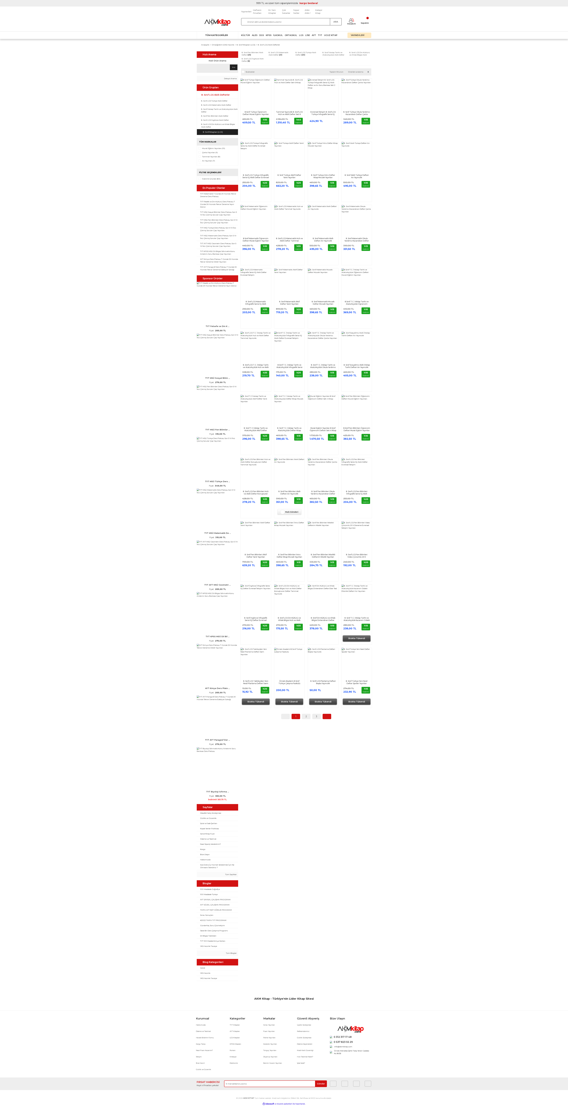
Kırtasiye (233, 1057)
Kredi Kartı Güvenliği (305, 1050)
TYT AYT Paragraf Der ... (217, 740)
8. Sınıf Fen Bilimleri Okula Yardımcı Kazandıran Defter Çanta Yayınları (323, 492)
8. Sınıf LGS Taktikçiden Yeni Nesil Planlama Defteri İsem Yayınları (255, 682)
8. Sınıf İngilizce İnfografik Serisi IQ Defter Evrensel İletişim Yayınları (255, 619)
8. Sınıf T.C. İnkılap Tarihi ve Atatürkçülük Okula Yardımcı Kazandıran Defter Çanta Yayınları (323, 366)
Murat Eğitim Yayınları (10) (213, 148)
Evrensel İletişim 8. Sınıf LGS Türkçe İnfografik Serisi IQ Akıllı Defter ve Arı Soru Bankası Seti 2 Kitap (323, 113)
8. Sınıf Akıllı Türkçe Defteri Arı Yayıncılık (357, 176)
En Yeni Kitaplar (272, 11)
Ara (233, 67)
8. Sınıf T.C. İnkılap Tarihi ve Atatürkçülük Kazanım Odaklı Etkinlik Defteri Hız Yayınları (357, 619)
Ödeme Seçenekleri (304, 1044)
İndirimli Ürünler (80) (211, 179)
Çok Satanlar (286, 11)
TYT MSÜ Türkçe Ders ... (217, 481)
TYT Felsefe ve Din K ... (217, 326)
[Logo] (217, 22)
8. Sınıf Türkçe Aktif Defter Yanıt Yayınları (289, 176)
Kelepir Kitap (318, 11)
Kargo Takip (200, 1044)
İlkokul (278, 35)
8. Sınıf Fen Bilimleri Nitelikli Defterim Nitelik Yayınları (323, 555)
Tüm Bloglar (231, 953)
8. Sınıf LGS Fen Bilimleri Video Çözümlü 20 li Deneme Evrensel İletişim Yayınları (356, 555)
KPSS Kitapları (235, 1044)
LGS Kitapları (235, 1038)
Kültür (245, 35)
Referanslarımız (303, 1031)
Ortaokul (291, 35)
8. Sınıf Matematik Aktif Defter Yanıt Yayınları (289, 302)
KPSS (268, 35)
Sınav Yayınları (269, 1025)
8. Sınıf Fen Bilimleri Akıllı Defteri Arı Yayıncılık (289, 492)
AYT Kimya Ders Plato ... (217, 688)
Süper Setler (296, 11)
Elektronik (234, 1063)
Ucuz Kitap (330, 35)
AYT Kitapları (235, 1031)
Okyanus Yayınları (270, 1057)
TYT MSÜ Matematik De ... (217, 533)
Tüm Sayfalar (231, 874)
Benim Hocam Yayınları (272, 1063)
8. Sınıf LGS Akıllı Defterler (269, 45)
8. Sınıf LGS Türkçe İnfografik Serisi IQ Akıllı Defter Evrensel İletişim (255, 176)
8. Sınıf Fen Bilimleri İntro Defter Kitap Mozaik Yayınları (289, 555)
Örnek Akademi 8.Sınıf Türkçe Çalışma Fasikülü (289, 682)
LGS (301, 35)
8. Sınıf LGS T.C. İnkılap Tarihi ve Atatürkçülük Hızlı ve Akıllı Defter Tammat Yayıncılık (256, 366)
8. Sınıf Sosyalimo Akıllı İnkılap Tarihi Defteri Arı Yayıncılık (357, 366)
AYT (314, 35)
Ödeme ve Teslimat (203, 1031)
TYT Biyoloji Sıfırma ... (217, 791)
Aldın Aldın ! (308, 11)
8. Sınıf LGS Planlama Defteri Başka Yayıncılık (323, 682)
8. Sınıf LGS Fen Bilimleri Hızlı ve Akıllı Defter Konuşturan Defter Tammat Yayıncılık (255, 492)
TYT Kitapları (235, 1025)
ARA (335, 21)
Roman (232, 1050)
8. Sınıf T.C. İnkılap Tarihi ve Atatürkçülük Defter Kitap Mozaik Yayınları (289, 429)
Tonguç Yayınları (269, 1050)
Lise (307, 35)
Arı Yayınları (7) (208, 161)
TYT (320, 35)
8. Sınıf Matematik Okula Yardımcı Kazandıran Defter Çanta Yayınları (356, 239)
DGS (261, 35)
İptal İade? (301, 1063)
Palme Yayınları (269, 1038)
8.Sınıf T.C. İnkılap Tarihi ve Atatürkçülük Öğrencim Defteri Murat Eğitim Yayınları (357, 302)
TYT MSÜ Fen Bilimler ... (217, 429)
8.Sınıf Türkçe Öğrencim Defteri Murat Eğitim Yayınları (256, 113)
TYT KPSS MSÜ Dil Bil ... (217, 636)
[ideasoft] (268, 1103)
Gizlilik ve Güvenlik (203, 1069)
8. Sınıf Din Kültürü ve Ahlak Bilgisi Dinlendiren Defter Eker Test (323, 619)
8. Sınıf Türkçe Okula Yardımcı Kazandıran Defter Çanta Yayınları (356, 113)
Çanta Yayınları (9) (210, 152)
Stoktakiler (250, 72)
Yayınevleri (246, 11)
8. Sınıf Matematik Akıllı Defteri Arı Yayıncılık (323, 239)
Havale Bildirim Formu (205, 1038)
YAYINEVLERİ (358, 35)
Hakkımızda (201, 1025)
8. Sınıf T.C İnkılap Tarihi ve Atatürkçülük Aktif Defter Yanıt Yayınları (256, 429)
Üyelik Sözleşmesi (304, 1025)
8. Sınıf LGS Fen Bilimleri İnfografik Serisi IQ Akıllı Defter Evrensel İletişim (356, 492)
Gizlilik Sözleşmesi (304, 1038)
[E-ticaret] (283, 1104)
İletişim (199, 1057)
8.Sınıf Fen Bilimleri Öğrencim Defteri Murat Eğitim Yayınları (356, 429)
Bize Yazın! (200, 1063)
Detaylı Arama (230, 78)
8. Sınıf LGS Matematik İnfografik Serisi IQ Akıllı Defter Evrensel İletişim (255, 302)
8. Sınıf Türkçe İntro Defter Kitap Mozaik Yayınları (323, 176)
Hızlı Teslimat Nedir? (305, 1057)
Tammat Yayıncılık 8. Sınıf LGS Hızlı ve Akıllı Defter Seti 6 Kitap (289, 113)
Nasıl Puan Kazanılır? (204, 1050)
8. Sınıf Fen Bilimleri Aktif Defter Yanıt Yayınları (256, 555)
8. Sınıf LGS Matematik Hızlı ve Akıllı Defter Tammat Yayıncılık (289, 239)
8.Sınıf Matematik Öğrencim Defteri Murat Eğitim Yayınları (256, 239)
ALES (254, 35)
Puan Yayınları (269, 1031)
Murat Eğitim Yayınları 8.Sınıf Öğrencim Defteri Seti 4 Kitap (323, 429)
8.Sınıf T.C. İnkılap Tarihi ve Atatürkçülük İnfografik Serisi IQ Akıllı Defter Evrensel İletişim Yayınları (289, 366)
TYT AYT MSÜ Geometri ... (217, 585)
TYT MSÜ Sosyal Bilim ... (217, 378)
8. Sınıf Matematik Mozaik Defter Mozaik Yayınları (323, 302)
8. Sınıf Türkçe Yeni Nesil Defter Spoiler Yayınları (356, 682)
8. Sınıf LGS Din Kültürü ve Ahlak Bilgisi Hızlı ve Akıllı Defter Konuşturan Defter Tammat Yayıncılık (289, 619)
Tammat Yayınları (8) (211, 156)
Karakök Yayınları (270, 1044)
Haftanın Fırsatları (257, 11)
